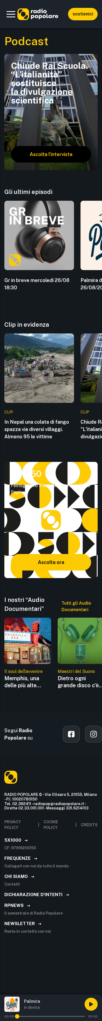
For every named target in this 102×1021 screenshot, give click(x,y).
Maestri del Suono (76, 671)
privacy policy (12, 825)
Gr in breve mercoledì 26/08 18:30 (36, 283)
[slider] (17, 1016)
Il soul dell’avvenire (23, 671)
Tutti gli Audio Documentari (76, 606)
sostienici (83, 14)
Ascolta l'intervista (51, 154)
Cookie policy (51, 825)
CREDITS (89, 825)
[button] (10, 14)
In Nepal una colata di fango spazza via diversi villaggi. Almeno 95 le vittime (36, 429)
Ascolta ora (51, 562)
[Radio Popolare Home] (37, 14)
